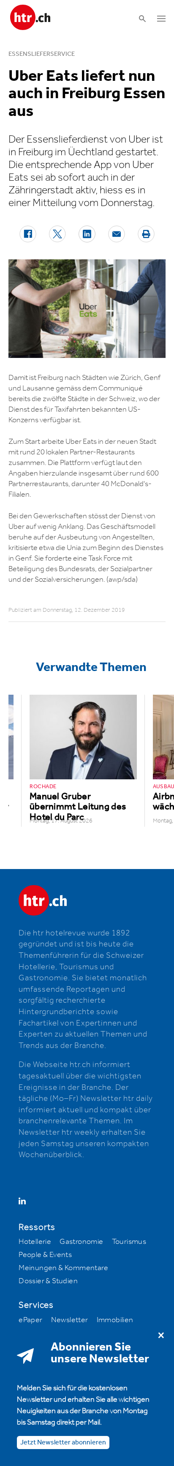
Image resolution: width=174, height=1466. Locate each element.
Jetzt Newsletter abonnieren (63, 1442)
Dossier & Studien (48, 1281)
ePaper (30, 1320)
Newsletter (69, 1320)
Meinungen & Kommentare (63, 1268)
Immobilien (115, 1320)
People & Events (45, 1255)
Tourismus (129, 1242)
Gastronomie (81, 1242)
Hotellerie (35, 1242)
